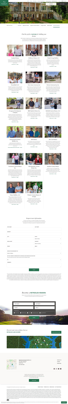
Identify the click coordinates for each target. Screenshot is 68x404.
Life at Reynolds (14, 4)
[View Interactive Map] (34, 342)
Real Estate (22, 4)
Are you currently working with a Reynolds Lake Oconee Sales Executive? (21, 255)
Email (36, 246)
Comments (9, 262)
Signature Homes (26, 25)
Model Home (49, 25)
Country (36, 241)
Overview (19, 25)
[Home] (4, 3)
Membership (23, 312)
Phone (8, 246)
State (36, 236)
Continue (64, 402)
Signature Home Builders (34, 25)
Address (8, 231)
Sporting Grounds (35, 312)
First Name (9, 226)
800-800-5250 (42, 376)
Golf (29, 312)
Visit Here (29, 4)
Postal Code (9, 241)
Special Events (43, 312)
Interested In (16, 310)
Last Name (37, 226)
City (8, 236)
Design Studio (43, 25)
